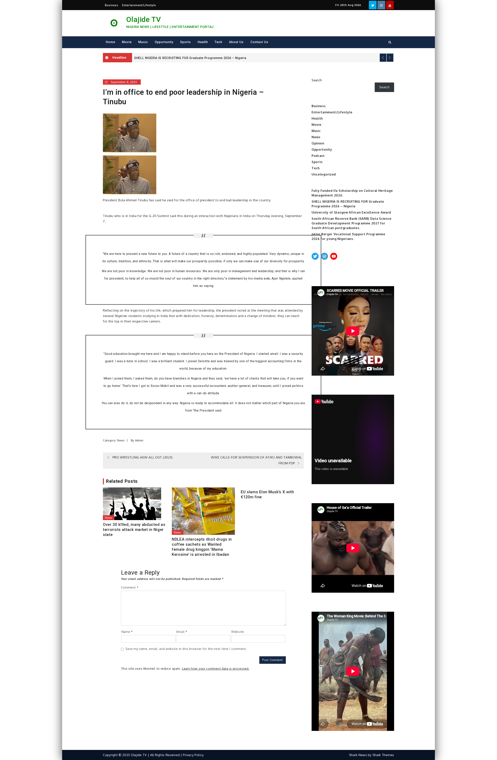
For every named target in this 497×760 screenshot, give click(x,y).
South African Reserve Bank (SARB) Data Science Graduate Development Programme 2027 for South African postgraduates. (352, 223)
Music (143, 42)
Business (111, 5)
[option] (263, 57)
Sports (185, 42)
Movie (127, 42)
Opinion (318, 143)
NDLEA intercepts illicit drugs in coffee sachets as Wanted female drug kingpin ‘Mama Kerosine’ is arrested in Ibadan (202, 547)
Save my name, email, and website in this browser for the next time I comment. (186, 649)
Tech (218, 42)
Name (127, 632)
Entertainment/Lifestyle (139, 5)
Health (203, 42)
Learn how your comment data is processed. (215, 669)
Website (237, 632)
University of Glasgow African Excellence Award (171, 58)
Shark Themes (383, 755)
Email (181, 632)
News (121, 440)
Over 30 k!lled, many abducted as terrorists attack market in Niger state (134, 529)
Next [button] (390, 58)
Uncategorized (324, 174)
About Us (236, 42)
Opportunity (164, 42)
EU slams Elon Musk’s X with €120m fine (267, 494)
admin (139, 440)
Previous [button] (383, 58)
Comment (130, 587)
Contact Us (259, 42)
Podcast (318, 156)
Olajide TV (143, 19)
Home (110, 42)
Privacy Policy (193, 755)
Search (317, 80)
